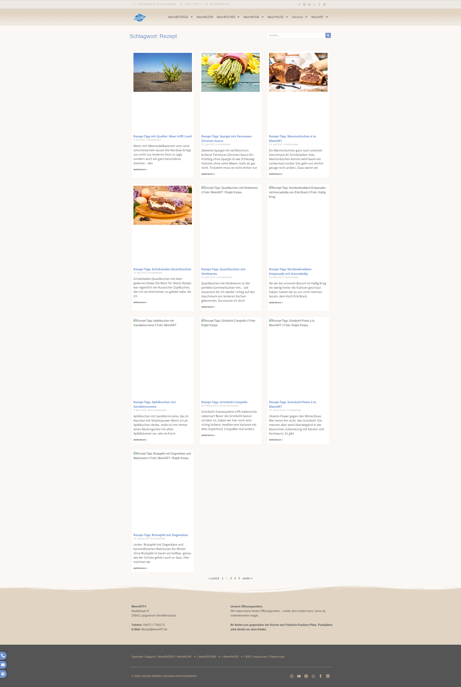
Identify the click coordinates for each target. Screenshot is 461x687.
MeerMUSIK (251, 17)
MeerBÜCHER (226, 17)
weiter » (248, 578)
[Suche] (328, 35)
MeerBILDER (205, 17)
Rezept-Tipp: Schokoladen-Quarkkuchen (162, 269)
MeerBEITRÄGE (178, 17)
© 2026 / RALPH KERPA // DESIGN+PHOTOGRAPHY (164, 676)
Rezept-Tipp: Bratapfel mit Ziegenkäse (160, 535)
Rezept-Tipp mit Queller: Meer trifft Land (162, 136)
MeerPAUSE (276, 17)
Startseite (137, 656)
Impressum (260, 656)
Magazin (150, 656)
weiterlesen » (140, 169)
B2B (248, 656)
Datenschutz (277, 656)
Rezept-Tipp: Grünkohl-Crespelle (224, 402)
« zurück (214, 578)
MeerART (317, 17)
